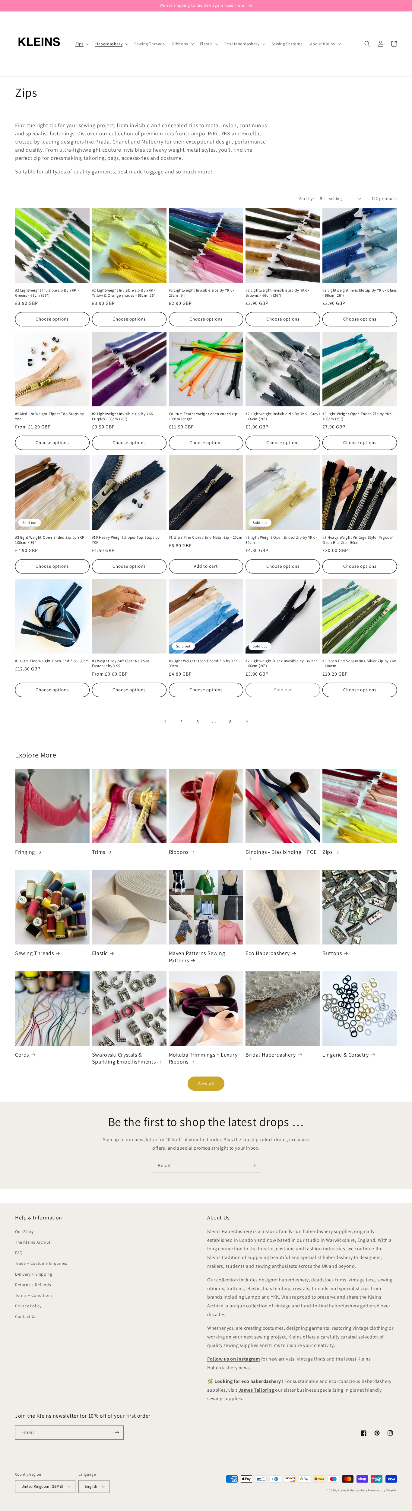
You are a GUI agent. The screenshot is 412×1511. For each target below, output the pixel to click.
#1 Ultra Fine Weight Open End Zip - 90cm (52, 661)
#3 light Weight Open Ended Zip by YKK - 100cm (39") (358, 416)
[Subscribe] (253, 1166)
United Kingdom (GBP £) (42, 1486)
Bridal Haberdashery (271, 1054)
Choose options (52, 319)
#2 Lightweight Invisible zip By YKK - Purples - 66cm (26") (124, 416)
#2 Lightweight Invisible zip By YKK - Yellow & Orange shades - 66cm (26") (124, 293)
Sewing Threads (34, 953)
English (91, 1486)
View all (206, 1083)
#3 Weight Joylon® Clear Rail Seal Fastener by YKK (121, 664)
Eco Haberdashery (268, 953)
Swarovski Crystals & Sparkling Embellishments (124, 1058)
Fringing (25, 851)
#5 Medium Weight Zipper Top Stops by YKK (49, 416)
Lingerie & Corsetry (345, 1054)
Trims (98, 851)
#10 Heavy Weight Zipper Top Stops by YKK (126, 540)
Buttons (332, 953)
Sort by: (306, 198)
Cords (22, 1054)
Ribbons (179, 851)
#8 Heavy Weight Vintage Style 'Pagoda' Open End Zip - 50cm (357, 540)
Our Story (24, 1231)
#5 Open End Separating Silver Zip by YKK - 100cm (359, 664)
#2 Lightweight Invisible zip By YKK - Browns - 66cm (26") (277, 293)
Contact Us (25, 1316)
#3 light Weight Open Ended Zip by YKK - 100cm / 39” (51, 540)
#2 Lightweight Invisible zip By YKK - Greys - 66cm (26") (283, 416)
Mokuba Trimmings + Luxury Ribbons (203, 1058)
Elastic (100, 953)
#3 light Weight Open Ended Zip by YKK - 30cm (281, 540)
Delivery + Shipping (33, 1274)
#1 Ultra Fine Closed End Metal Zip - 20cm (205, 537)
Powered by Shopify (382, 1490)
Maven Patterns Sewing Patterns (197, 957)
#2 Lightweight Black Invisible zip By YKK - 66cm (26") (282, 664)
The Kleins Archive (33, 1242)
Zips (327, 851)
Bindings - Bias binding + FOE (281, 851)
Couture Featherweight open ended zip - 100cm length (204, 416)
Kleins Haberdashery (352, 1490)
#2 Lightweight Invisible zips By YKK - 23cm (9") (201, 293)
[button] (82, 43)
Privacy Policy (28, 1306)
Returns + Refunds (33, 1284)
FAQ (19, 1252)
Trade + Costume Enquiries (41, 1263)
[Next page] (246, 721)
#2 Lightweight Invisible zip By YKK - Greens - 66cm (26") (47, 293)
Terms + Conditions (34, 1295)
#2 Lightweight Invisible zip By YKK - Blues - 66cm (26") (359, 293)
